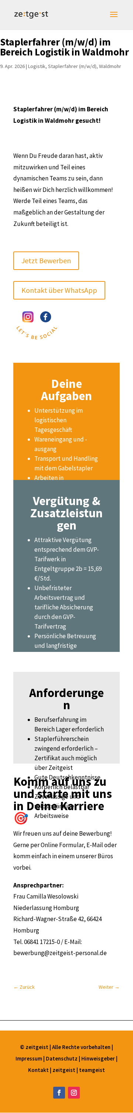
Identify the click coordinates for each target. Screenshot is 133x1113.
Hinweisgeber (98, 1058)
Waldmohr (110, 66)
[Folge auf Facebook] (59, 1093)
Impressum (29, 1058)
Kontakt (39, 1069)
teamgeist (92, 1069)
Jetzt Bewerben (46, 260)
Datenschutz (62, 1058)
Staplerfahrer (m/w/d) (72, 66)
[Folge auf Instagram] (74, 1093)
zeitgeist (64, 1069)
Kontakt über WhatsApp (59, 290)
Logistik (36, 66)
